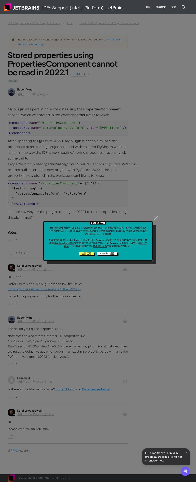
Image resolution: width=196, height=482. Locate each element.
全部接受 (86, 253)
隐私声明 (58, 243)
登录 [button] (173, 7)
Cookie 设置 (107, 253)
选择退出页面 (100, 246)
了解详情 (106, 234)
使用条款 (70, 243)
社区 (148, 7)
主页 (21, 7)
